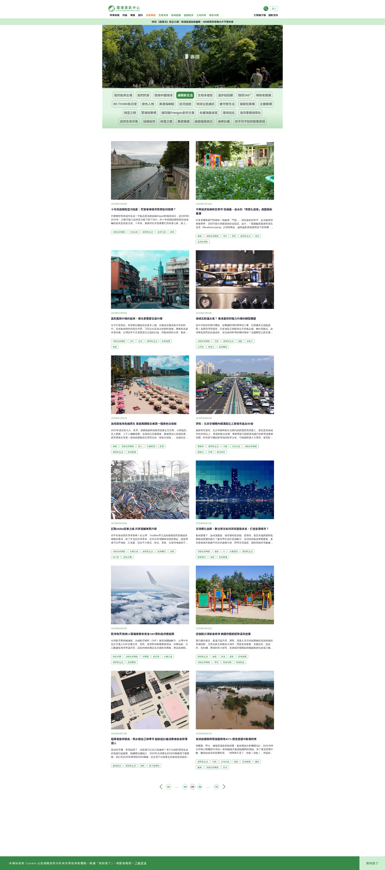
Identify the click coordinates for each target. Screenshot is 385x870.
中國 (225, 446)
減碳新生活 (185, 95)
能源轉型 (223, 346)
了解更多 (141, 863)
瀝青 (231, 656)
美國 (199, 235)
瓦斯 (216, 341)
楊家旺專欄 (247, 104)
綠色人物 (148, 104)
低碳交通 (161, 231)
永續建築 (233, 551)
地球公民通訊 (205, 104)
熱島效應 (227, 662)
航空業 (156, 656)
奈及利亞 (225, 761)
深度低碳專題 (119, 231)
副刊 (140, 15)
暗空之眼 (130, 112)
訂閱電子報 (260, 15)
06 (200, 786)
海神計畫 (224, 121)
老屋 (115, 346)
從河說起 (185, 104)
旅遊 (162, 446)
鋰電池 (200, 451)
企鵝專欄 (266, 104)
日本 (132, 341)
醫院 (257, 761)
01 (168, 786)
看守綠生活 (227, 104)
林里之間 (166, 121)
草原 (234, 235)
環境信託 (229, 112)
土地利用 (201, 15)
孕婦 (210, 451)
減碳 (172, 551)
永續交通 (134, 551)
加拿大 (249, 341)
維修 (142, 765)
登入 (274, 8)
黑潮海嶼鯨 (166, 104)
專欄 (132, 15)
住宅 (140, 341)
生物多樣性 (205, 95)
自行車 (116, 557)
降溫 (223, 656)
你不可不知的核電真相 (250, 121)
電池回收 (221, 451)
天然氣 (200, 346)
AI (224, 551)
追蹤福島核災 (204, 121)
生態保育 (163, 15)
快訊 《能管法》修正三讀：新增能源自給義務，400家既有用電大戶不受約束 (192, 21)
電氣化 (211, 346)
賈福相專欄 (148, 112)
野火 (140, 446)
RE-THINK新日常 (125, 104)
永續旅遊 (151, 446)
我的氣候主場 (123, 95)
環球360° (244, 95)
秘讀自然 (149, 121)
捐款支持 (273, 15)
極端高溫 (240, 662)
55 (216, 786)
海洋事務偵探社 (250, 112)
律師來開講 (263, 95)
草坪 (225, 235)
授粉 (257, 235)
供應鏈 (145, 656)
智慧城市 (201, 557)
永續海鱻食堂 (209, 112)
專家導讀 (183, 121)
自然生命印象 (129, 121)
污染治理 (134, 231)
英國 (240, 341)
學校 (216, 662)
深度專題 (151, 15)
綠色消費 (214, 15)
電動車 (200, 446)
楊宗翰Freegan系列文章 (177, 112)
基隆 (216, 551)
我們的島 (143, 95)
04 (185, 786)
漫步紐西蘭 (225, 95)
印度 (214, 761)
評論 (124, 15)
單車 (172, 231)
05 (192, 786)
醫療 (199, 767)
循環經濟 (188, 15)
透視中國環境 (163, 95)
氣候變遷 (176, 15)
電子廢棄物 (154, 765)
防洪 (225, 767)
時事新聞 (114, 15)
